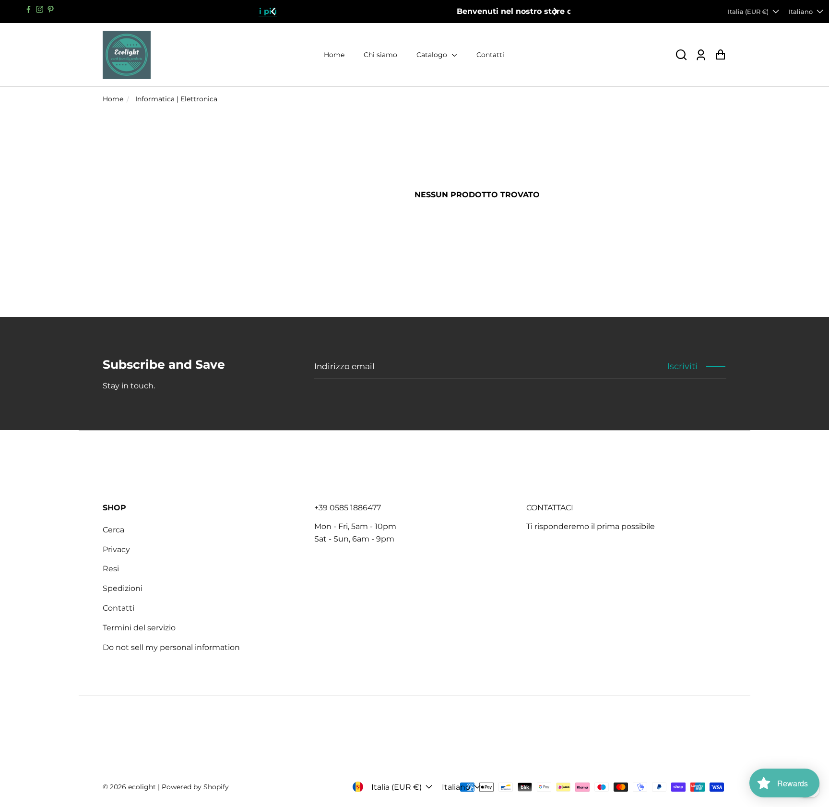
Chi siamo (380, 54)
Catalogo (432, 54)
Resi (111, 568)
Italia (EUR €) (748, 11)
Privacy (116, 549)
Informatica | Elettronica (176, 99)
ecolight (142, 787)
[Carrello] (720, 55)
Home (334, 54)
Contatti (490, 54)
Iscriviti (682, 366)
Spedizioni (122, 588)
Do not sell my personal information (171, 647)
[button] (681, 55)
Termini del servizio (139, 627)
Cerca (113, 529)
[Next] (555, 11)
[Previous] (273, 11)
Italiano (801, 11)
